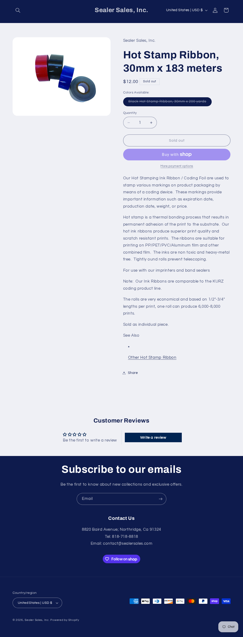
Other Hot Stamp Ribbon (152, 357)
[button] (18, 10)
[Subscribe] (160, 499)
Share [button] (133, 373)
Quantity (130, 113)
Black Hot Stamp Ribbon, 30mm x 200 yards (170, 102)
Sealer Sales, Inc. (37, 620)
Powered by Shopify (64, 620)
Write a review (153, 437)
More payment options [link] (176, 166)
